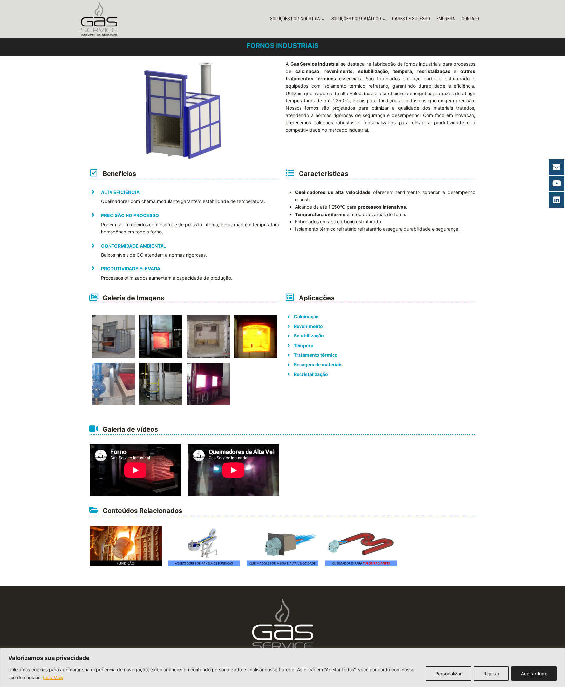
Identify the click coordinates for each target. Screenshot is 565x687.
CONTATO (470, 18)
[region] (282, 667)
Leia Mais (53, 677)
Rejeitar (491, 673)
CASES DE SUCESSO (411, 18)
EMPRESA (446, 18)
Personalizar (448, 673)
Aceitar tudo (534, 673)
